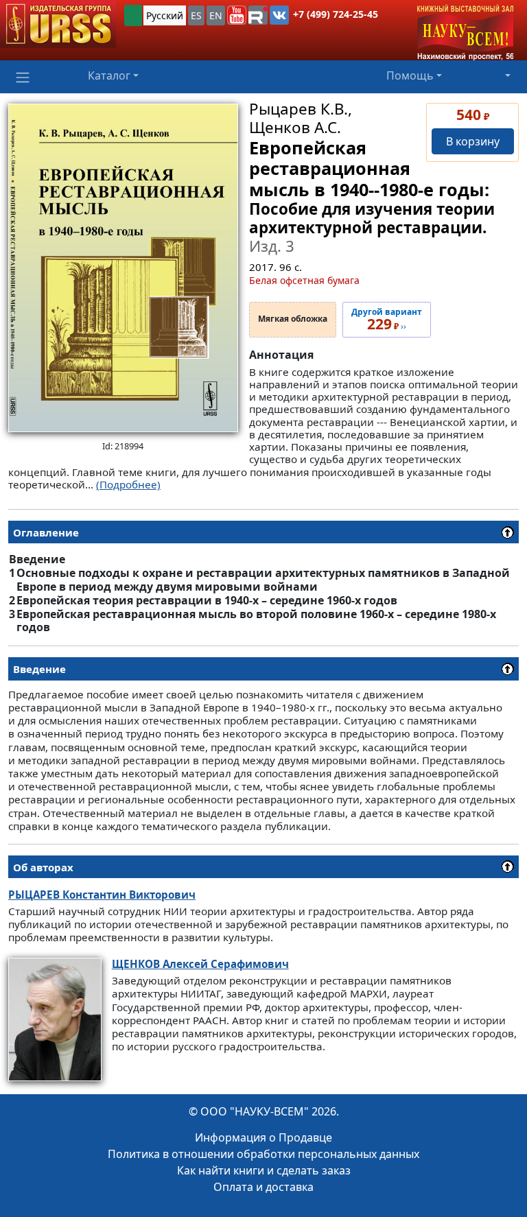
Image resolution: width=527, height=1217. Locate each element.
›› (386, 320)
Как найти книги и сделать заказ (264, 1170)
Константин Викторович (102, 894)
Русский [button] (164, 15)
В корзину (473, 141)
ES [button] (196, 15)
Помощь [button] (410, 75)
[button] (236, 15)
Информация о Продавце (263, 1137)
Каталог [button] (109, 75)
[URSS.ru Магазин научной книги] (58, 24)
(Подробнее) (128, 484)
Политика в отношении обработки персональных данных (263, 1153)
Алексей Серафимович (200, 964)
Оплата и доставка (263, 1186)
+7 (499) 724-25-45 (335, 14)
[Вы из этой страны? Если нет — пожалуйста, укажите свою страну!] (133, 15)
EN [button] (215, 15)
